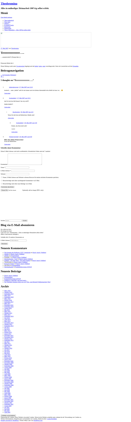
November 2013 (8, 322)
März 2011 (7, 346)
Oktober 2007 (8, 403)
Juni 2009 (7, 370)
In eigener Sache (9, 25)
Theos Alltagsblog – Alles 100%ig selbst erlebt (17, 30)
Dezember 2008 (8, 380)
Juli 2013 (6, 327)
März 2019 (7, 295)
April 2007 (7, 412)
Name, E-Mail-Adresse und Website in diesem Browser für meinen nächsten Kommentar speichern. (31, 177)
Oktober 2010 (8, 348)
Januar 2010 (7, 359)
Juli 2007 (6, 407)
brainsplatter (12, 98)
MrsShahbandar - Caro (10, 259)
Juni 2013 (7, 329)
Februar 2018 (8, 300)
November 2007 (8, 401)
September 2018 (8, 297)
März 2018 (7, 298)
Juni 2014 (7, 318)
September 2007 (8, 404)
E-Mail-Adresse (6, 170)
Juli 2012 (6, 342)
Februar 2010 (8, 358)
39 (2, 76)
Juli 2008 (6, 388)
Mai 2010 (7, 353)
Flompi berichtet (13, 136)
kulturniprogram (13, 87)
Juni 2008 (7, 390)
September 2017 (8, 302)
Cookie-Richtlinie (52, 419)
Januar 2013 (7, 334)
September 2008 (8, 385)
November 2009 (8, 362)
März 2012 (7, 343)
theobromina (16, 112)
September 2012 (8, 340)
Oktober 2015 (8, 313)
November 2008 (8, 382)
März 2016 (7, 311)
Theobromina (9, 3)
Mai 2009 (7, 372)
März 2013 (7, 330)
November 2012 (8, 337)
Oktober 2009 (8, 364)
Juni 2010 (7, 351)
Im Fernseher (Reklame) (8, 75)
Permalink (75, 66)
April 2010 (7, 354)
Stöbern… (7, 23)
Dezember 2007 (8, 399)
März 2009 (7, 375)
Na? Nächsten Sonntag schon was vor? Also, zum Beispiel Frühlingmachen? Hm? (27, 282)
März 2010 (7, 356)
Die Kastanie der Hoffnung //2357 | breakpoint (17, 252)
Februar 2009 (8, 377)
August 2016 (8, 308)
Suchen (3, 220)
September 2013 (8, 326)
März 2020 (7, 290)
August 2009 (8, 367)
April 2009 (7, 374)
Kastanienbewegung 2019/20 (23, 267)
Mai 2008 (7, 391)
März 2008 (7, 394)
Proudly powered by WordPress (10, 420)
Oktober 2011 (8, 345)
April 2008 (7, 393)
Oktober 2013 (8, 324)
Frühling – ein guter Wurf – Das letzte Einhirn (17, 260)
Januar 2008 (7, 398)
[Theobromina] (46, 47)
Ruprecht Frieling (9, 263)
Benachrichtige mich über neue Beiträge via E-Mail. (17, 184)
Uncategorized (20, 66)
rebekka (6, 254)
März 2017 (7, 303)
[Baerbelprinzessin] (1, 60)
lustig (40, 66)
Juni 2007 (7, 409)
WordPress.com (38, 420)
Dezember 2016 (8, 305)
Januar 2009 (7, 378)
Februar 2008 (8, 396)
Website (3, 174)
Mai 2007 (7, 411)
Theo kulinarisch (9, 20)
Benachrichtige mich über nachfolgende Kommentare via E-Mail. (21, 180)
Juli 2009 (6, 369)
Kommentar (4, 164)
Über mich (7, 22)
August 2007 (8, 406)
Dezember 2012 (8, 335)
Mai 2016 (7, 310)
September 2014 (8, 316)
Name (3, 167)
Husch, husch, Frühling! (39, 252)
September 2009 (8, 366)
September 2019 (8, 294)
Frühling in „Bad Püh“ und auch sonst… (15, 280)
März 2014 (7, 321)
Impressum (7, 27)
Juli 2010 (6, 350)
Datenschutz (7, 28)
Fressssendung (15, 255)
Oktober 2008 (8, 383)
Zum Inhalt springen (6, 17)
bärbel (36, 66)
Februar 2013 (8, 332)
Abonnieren (4, 243)
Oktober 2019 (8, 292)
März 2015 (7, 314)
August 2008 (8, 386)
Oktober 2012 (8, 338)
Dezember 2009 (8, 361)
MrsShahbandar (8, 267)
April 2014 (7, 319)
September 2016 (8, 306)
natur (44, 66)
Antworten (7, 93)
